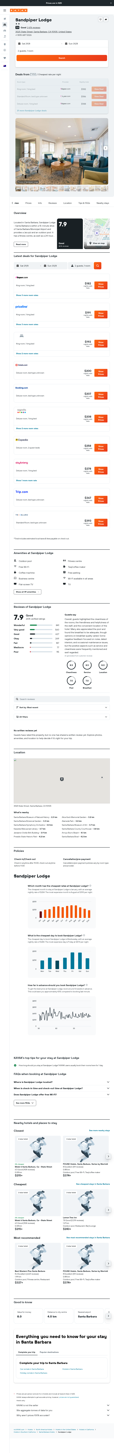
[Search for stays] (4, 24)
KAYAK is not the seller (27, 1405)
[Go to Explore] (4, 44)
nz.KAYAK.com (19, 1429)
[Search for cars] (4, 30)
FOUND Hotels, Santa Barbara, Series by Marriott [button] (85, 1164)
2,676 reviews (33, 27)
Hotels (30, 1429)
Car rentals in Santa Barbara (32, 1369)
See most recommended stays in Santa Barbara (88, 1237)
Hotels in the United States (66, 1429)
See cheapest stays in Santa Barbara (93, 1184)
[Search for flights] (4, 19)
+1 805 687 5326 (23, 35)
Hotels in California (86, 1429)
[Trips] (4, 58)
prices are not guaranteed (69, 1397)
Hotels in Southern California (25, 1432)
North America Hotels (44, 1429)
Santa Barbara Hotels (47, 1432)
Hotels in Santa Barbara (72, 1369)
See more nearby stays (99, 1130)
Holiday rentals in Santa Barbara (33, 1373)
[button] (111, 3)
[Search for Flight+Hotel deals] (4, 36)
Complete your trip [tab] (26, 1352)
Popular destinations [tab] (49, 1352)
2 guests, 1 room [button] (25, 50)
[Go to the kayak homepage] (18, 10)
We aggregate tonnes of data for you (34, 1410)
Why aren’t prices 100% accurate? (33, 1415)
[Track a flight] (4, 50)
